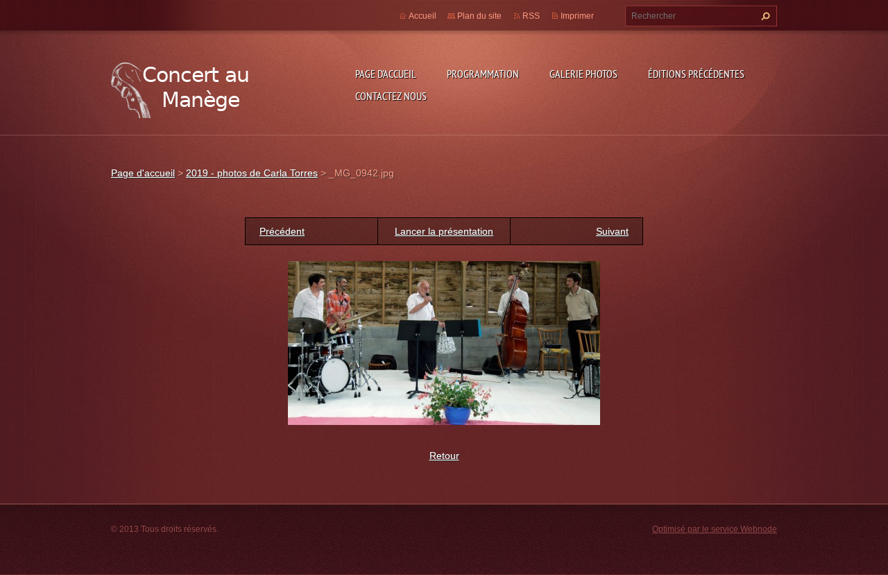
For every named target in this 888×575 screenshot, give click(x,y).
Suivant (612, 231)
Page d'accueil (385, 74)
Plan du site (479, 16)
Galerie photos (583, 74)
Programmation (483, 74)
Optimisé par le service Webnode (714, 529)
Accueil (422, 16)
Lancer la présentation (444, 231)
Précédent (282, 231)
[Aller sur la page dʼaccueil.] (180, 87)
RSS (531, 16)
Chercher (763, 16)
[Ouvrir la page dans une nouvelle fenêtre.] (444, 342)
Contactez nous (391, 96)
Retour (444, 455)
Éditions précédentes (696, 74)
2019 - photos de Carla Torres (252, 172)
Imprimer (577, 16)
